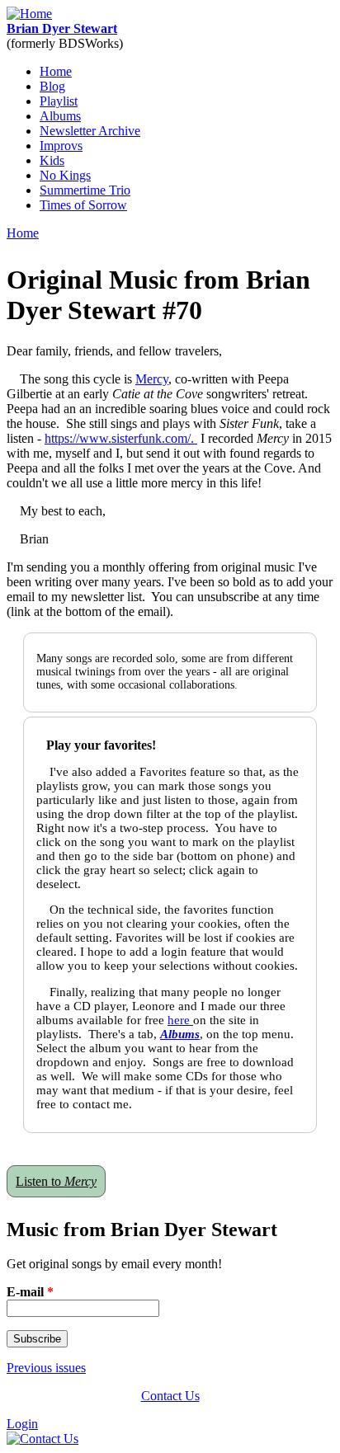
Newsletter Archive (90, 131)
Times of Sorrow (83, 205)
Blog (52, 86)
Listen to (56, 1181)
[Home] (29, 14)
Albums (60, 116)
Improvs (61, 146)
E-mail (30, 1292)
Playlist (59, 101)
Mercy (151, 379)
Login (22, 1424)
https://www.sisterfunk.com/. (121, 438)
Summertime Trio (85, 190)
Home (56, 71)
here (180, 1020)
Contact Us (170, 1396)
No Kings (65, 175)
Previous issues (46, 1368)
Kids (52, 160)
